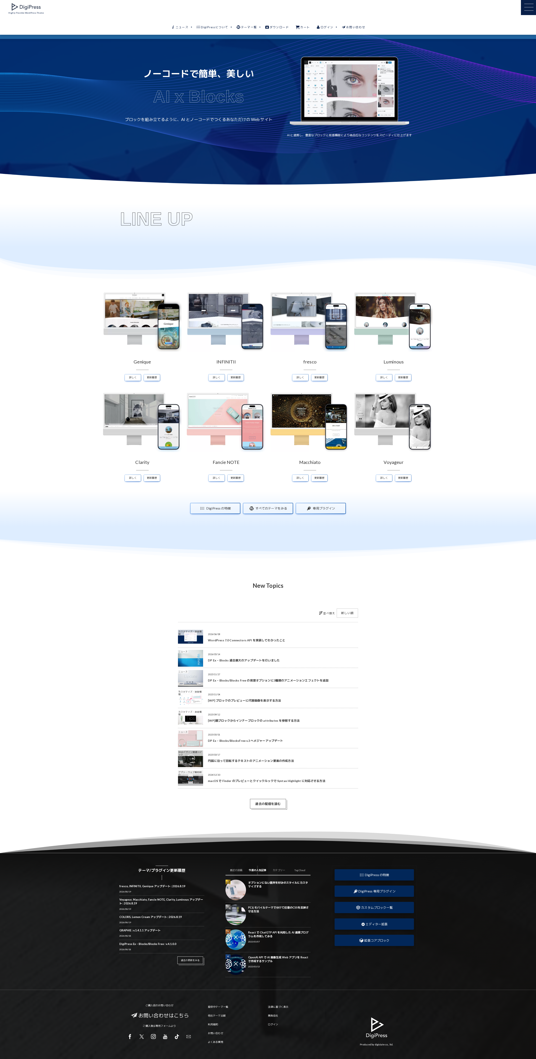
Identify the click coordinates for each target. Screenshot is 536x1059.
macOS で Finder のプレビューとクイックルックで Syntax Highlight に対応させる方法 (266, 781)
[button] (374, 875)
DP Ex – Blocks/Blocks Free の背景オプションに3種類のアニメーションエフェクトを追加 (268, 680)
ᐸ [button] (291, 90)
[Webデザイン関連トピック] (190, 766)
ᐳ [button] (408, 90)
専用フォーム (163, 1025)
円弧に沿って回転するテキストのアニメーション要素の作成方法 (251, 760)
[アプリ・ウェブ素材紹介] (190, 784)
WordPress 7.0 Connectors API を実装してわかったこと (246, 640)
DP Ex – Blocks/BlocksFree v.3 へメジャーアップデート (245, 740)
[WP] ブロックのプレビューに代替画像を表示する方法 (244, 700)
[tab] (235, 870)
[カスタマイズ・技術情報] (190, 642)
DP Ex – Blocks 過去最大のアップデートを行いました (244, 660)
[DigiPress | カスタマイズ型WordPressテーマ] (26, 7)
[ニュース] (190, 665)
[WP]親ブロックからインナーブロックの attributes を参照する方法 (254, 720)
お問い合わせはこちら (163, 1015)
